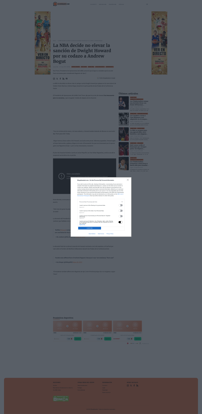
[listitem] (101, 202)
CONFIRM (90, 228)
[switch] (121, 205)
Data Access (101, 233)
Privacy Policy (110, 233)
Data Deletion (92, 233)
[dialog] (101, 207)
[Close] (128, 180)
